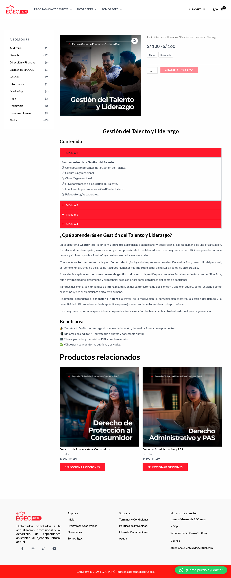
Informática (17, 84)
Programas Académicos (51, 9)
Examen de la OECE (22, 69)
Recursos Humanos (22, 113)
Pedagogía (16, 105)
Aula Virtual (197, 9)
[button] (134, 41)
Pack (13, 98)
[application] (70, 9)
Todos (14, 120)
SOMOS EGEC (110, 9)
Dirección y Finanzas (22, 62)
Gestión (14, 76)
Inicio (150, 37)
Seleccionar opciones (82, 467)
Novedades (85, 9)
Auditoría (15, 48)
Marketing (16, 91)
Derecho (15, 55)
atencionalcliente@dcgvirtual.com (192, 547)
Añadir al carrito (179, 70)
